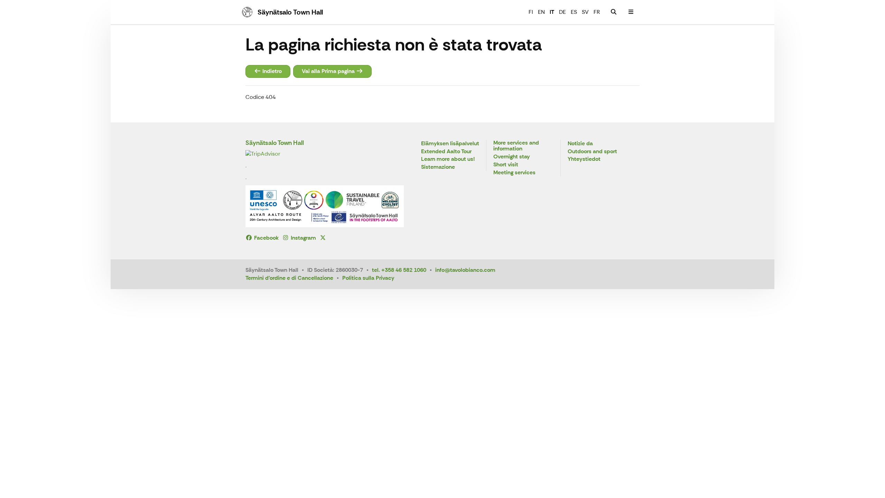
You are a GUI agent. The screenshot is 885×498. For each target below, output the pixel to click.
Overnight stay (511, 157)
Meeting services (514, 172)
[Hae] (613, 12)
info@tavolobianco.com (465, 270)
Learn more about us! (448, 159)
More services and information (516, 146)
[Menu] (631, 12)
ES (574, 12)
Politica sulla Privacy (368, 278)
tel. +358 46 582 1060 (399, 270)
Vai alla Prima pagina (329, 71)
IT (552, 12)
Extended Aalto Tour (446, 151)
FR (597, 12)
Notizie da (580, 143)
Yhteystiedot (584, 159)
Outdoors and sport (592, 151)
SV (585, 12)
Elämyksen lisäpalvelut (450, 143)
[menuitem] (613, 12)
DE (562, 12)
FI (531, 12)
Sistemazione (438, 167)
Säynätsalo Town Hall (274, 143)
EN (541, 12)
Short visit (505, 165)
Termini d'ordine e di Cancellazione (289, 278)
